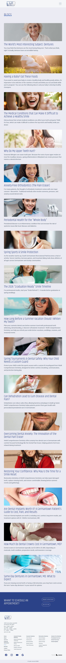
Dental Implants (54, 641)
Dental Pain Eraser (55, 639)
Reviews (6, 646)
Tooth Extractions (17, 649)
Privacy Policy (7, 650)
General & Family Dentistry (17, 637)
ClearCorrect (29, 639)
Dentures (41, 643)
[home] (11, 3)
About (5, 638)
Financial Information (6, 642)
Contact (5, 648)
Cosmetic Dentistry (30, 636)
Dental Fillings (42, 641)
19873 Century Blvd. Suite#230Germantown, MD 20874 (10, 623)
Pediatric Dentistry (18, 647)
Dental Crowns (42, 639)
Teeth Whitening (29, 645)
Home (5, 636)
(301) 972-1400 (7, 632)
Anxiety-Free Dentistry (56, 636)
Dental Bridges (42, 638)
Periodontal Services (55, 638)
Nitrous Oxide (17, 645)
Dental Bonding (29, 641)
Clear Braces (29, 638)
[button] (60, 4)
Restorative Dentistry (43, 636)
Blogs (5, 644)
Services (6, 639)
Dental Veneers (29, 643)
